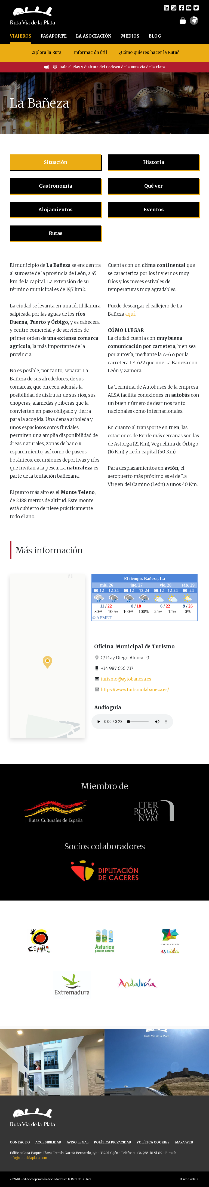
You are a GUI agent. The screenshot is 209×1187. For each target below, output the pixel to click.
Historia (153, 162)
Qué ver (153, 186)
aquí (130, 314)
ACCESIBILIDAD (48, 1142)
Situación (55, 162)
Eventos (153, 209)
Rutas (56, 233)
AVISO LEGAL (77, 1142)
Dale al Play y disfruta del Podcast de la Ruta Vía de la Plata (112, 67)
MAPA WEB (184, 1142)
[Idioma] (194, 22)
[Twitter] (196, 7)
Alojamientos (55, 209)
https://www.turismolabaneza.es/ (135, 689)
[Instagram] (173, 7)
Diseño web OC (189, 1179)
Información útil (90, 52)
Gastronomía (55, 186)
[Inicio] (32, 15)
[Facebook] (181, 7)
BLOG (155, 36)
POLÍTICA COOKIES (153, 1142)
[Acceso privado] (183, 20)
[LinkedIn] (166, 7)
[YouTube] (188, 7)
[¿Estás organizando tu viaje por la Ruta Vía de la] (52, 1081)
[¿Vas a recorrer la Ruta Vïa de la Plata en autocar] (156, 1081)
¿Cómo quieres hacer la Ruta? (149, 52)
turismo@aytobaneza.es (126, 679)
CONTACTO (20, 1142)
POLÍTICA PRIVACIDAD (112, 1142)
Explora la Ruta (46, 52)
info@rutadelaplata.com (28, 1158)
